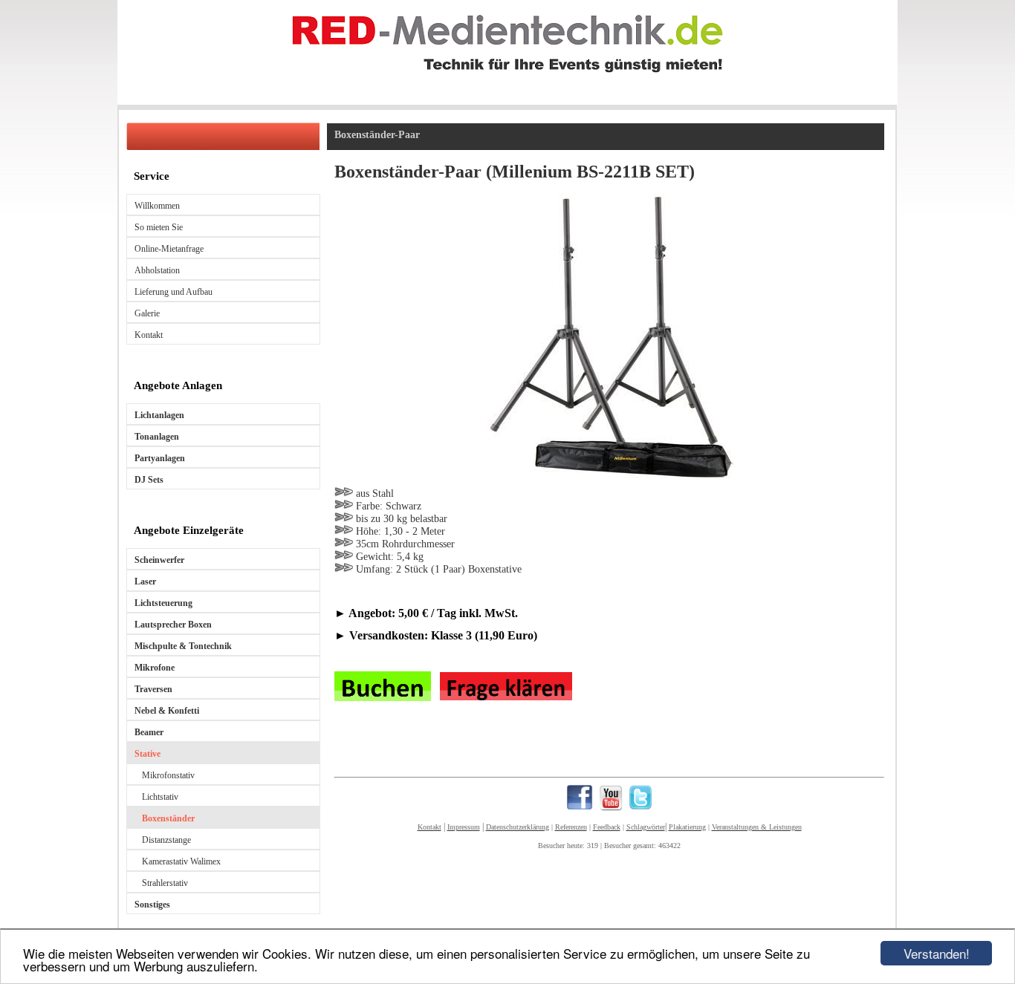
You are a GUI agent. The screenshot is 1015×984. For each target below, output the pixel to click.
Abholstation (157, 270)
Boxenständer (168, 818)
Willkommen (157, 206)
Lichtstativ (160, 797)
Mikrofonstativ (168, 775)
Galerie (147, 313)
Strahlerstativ (165, 883)
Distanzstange (166, 840)
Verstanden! (937, 953)
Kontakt (148, 335)
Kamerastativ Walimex (181, 861)
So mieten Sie (158, 227)
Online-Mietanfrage (169, 249)
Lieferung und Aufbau (173, 292)
